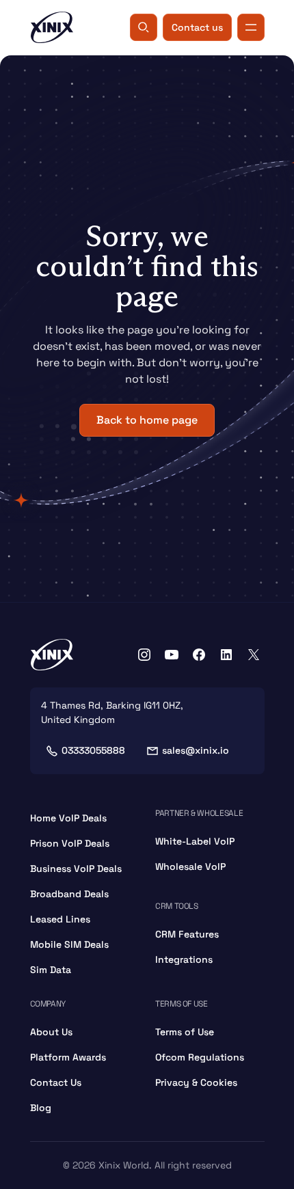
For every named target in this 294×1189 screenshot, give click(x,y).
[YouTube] (172, 655)
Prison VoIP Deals (69, 843)
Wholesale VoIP (190, 866)
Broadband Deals (69, 894)
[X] (254, 655)
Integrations (184, 959)
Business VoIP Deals (76, 868)
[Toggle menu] (251, 27)
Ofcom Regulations (199, 1057)
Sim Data (50, 970)
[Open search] (143, 27)
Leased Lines (60, 919)
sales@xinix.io (195, 750)
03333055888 (93, 750)
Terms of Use (184, 1032)
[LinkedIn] (226, 655)
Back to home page (147, 420)
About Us (51, 1032)
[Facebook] (199, 655)
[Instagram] (144, 655)
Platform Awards (68, 1057)
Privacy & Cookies (196, 1082)
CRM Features (187, 934)
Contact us (197, 27)
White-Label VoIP (195, 841)
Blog (40, 1108)
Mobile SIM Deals (69, 944)
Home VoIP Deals (68, 818)
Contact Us (55, 1082)
